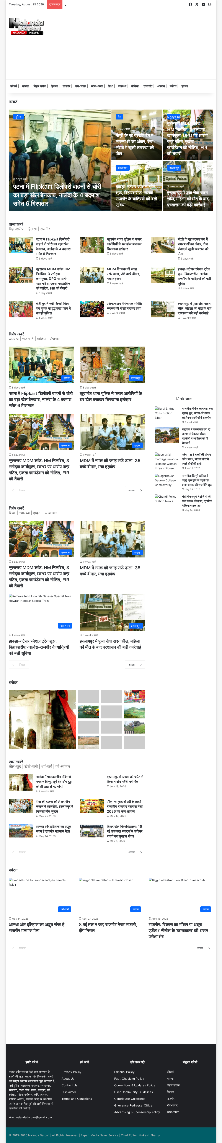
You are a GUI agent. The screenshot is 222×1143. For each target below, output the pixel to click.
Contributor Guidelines (129, 1098)
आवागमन (122, 168)
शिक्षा (110, 86)
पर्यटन (173, 86)
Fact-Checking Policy (129, 1078)
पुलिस (18, 116)
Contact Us (69, 1085)
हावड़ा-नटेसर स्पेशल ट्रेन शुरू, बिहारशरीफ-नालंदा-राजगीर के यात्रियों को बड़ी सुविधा (39, 647)
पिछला (22, 490)
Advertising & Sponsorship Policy (137, 1112)
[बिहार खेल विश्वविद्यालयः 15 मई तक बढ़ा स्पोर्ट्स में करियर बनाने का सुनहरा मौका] (92, 830)
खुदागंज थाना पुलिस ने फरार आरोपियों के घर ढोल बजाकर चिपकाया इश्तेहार (124, 244)
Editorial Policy (124, 1072)
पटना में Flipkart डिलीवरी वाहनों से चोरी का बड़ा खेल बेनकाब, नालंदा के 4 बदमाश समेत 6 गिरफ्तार (57, 195)
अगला (132, 490)
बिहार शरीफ (40, 86)
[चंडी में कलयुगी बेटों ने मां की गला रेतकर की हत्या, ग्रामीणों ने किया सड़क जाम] (167, 501)
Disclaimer (69, 1092)
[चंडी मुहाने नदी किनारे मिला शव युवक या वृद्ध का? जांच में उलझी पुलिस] (21, 309)
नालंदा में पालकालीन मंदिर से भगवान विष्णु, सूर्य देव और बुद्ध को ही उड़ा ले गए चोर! (54, 782)
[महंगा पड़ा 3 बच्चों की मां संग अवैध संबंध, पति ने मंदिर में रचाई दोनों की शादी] (167, 461)
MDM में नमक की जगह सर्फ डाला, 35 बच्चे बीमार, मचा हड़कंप (97, 4)
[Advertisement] (150, 43)
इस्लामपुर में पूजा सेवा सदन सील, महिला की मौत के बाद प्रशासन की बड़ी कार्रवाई (188, 198)
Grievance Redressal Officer (133, 1105)
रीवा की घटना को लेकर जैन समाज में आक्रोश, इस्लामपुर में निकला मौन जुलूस (54, 806)
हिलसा (54, 86)
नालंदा (25, 86)
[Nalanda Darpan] (26, 26)
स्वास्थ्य (122, 86)
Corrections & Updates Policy (134, 1085)
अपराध (161, 86)
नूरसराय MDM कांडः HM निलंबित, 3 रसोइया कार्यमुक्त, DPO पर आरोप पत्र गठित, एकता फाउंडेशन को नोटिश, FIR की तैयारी (53, 279)
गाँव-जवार (80, 86)
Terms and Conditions (77, 1098)
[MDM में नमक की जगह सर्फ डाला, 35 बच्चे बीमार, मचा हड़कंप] (92, 275)
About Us (68, 1078)
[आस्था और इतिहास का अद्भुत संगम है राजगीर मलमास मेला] (21, 830)
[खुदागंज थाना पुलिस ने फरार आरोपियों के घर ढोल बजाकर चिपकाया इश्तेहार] (92, 245)
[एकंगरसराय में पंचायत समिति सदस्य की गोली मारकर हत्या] (92, 309)
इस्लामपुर (174, 168)
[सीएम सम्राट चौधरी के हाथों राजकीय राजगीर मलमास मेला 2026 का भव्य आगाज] (92, 806)
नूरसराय (174, 116)
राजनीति (148, 86)
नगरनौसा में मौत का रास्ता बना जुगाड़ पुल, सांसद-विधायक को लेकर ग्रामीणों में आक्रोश (197, 413)
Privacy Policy (72, 1072)
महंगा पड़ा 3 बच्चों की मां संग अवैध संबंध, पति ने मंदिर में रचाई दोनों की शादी (196, 459)
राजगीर (66, 86)
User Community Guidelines (133, 1092)
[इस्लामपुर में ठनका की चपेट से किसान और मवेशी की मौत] (92, 781)
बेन (119, 116)
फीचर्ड (13, 86)
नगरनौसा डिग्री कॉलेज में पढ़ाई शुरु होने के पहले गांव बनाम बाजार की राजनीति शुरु (197, 480)
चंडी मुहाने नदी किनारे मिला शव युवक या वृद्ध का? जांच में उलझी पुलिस (53, 308)
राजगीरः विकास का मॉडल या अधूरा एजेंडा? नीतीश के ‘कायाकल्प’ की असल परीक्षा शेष (178, 930)
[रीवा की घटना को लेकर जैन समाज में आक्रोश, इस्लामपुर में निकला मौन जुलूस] (21, 806)
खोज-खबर (97, 86)
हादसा (184, 86)
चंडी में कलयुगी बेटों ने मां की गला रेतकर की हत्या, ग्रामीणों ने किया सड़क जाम (197, 501)
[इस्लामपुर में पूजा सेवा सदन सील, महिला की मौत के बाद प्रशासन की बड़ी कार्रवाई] (188, 186)
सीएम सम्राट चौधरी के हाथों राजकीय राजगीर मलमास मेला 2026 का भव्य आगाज (125, 806)
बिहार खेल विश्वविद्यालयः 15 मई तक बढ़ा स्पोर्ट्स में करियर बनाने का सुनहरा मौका (124, 831)
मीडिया (135, 86)
